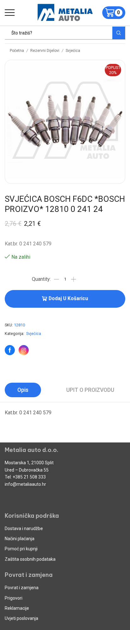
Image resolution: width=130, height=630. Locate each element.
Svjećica (73, 50)
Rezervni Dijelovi (44, 50)
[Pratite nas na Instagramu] (24, 350)
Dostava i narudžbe (24, 528)
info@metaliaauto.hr (25, 484)
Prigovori (13, 598)
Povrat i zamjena (21, 587)
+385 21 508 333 (29, 476)
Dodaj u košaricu (68, 298)
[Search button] (118, 33)
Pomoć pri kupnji (21, 548)
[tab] (23, 390)
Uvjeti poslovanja (21, 618)
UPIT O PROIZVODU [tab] (90, 390)
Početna (17, 50)
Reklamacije (17, 608)
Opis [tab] (22, 390)
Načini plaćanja (19, 538)
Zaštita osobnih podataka (30, 559)
